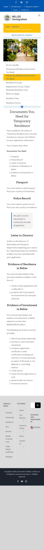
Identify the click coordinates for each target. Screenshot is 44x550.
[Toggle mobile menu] (39, 15)
